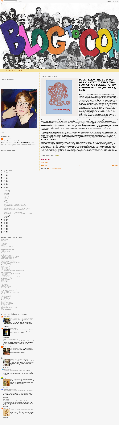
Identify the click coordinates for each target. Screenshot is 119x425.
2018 (4, 184)
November (6, 191)
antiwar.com (4, 242)
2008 (4, 226)
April (5, 201)
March (5, 202)
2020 (4, 181)
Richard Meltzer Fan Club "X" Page (10, 292)
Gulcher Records (5, 268)
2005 (4, 231)
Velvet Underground (6, 309)
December (6, 190)
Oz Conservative (7, 346)
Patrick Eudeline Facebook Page (9, 289)
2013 (4, 219)
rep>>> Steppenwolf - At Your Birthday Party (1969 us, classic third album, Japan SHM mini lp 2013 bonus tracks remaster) (21, 319)
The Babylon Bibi (5, 299)
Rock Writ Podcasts (6, 296)
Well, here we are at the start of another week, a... (15, 206)
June (5, 198)
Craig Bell (3, 254)
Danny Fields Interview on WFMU (9, 257)
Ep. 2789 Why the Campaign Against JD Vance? (14, 400)
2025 (4, 174)
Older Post (115, 165)
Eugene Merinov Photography (8, 261)
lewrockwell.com (5, 279)
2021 (4, 180)
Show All (35, 420)
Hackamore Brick (5, 269)
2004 (4, 232)
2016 (4, 187)
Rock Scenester (5, 293)
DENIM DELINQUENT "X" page (9, 258)
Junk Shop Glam (5, 275)
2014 (4, 217)
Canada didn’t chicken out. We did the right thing (14, 370)
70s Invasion (4, 239)
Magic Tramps (4, 280)
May (5, 200)
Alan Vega (3, 240)
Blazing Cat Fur (7, 369)
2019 (4, 183)
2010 (4, 223)
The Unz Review (5, 304)
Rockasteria (6, 316)
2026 (4, 172)
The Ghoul (4, 301)
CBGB (2, 250)
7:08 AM (57, 155)
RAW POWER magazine (7, 290)
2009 (4, 225)
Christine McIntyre (5, 251)
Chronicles (4, 252)
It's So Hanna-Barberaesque (10, 339)
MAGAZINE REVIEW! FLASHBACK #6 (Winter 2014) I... (16, 205)
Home (79, 165)
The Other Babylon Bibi (7, 303)
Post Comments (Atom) (54, 168)
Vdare (2, 308)
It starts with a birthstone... (10, 328)
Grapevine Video (5, 266)
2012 (4, 220)
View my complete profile (7, 146)
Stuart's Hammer (5, 298)
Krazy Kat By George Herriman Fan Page (11, 277)
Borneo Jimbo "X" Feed (7, 246)
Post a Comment (44, 162)
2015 (4, 189)
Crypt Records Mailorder (7, 255)
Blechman (3, 244)
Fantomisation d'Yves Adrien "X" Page (10, 262)
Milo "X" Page (4, 284)
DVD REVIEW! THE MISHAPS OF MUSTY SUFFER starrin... (17, 211)
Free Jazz (5, 358)
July (5, 197)
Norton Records (5, 287)
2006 (4, 229)
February (6, 215)
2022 (4, 178)
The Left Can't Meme (6, 302)
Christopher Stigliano (8, 139)
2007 (4, 228)
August (5, 195)
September (6, 194)
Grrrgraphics (4, 267)
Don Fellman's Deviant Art (7, 260)
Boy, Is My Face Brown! (15, 379)
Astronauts (4, 243)
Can (2, 248)
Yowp (4, 378)
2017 (4, 186)
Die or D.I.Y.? (6, 408)
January (6, 216)
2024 (4, 175)
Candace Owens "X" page (7, 249)
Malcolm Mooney (5, 281)
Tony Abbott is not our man (16, 348)
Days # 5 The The (14, 329)
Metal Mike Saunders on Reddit (9, 283)
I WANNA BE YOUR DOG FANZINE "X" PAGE (12, 271)
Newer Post (44, 165)
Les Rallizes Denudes (6, 278)
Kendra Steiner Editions (9, 389)
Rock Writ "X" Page (6, 295)
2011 (4, 222)
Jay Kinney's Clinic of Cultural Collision (11, 273)
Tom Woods (6, 399)
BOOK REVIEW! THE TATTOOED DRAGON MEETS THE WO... (18, 213)
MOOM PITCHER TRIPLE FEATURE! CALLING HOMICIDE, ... (18, 208)
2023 (4, 177)
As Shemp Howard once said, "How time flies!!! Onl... (16, 209)
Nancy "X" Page (5, 285)
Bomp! (2, 245)
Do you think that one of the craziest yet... (13, 212)
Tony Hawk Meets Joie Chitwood (10, 340)
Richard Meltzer (5, 291)
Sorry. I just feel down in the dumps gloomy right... (15, 204)
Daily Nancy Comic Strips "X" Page (10, 256)
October (6, 193)
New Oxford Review (6, 286)
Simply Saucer (5, 297)
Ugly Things (4, 306)
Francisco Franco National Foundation (11, 264)
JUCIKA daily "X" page (6, 274)
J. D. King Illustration (6, 272)
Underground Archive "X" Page (9, 307)
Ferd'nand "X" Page (6, 263)
